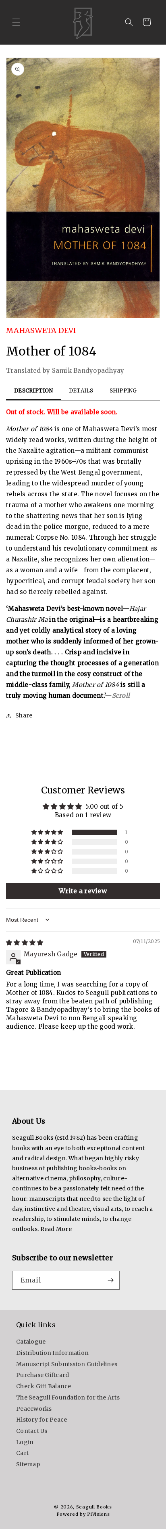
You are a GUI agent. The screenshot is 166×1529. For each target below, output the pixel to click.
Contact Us (32, 1430)
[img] (24, 942)
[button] (16, 22)
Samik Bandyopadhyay (88, 370)
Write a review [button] (83, 891)
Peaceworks (34, 1408)
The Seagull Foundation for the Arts (68, 1397)
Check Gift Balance (43, 1386)
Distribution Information (52, 1352)
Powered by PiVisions (83, 1514)
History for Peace (41, 1419)
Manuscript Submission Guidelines (66, 1364)
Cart (22, 1453)
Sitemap (28, 1464)
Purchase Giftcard (42, 1375)
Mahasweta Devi (41, 330)
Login (24, 1442)
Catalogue (31, 1341)
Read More (56, 1229)
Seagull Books (94, 1507)
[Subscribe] (110, 1280)
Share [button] (23, 715)
